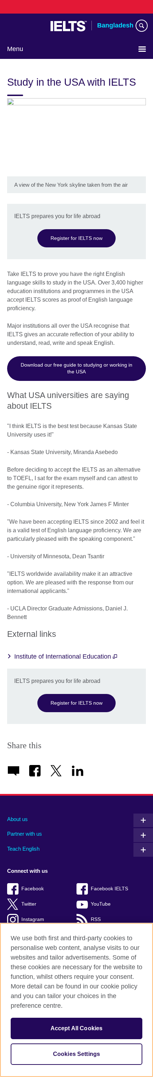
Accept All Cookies (77, 1028)
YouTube (101, 904)
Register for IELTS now (76, 238)
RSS (96, 919)
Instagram (32, 919)
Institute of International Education (63, 656)
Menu (15, 48)
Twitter (28, 904)
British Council (25, 26)
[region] (76, 1000)
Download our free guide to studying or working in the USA (76, 368)
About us (17, 819)
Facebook (32, 888)
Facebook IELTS (109, 888)
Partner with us (24, 834)
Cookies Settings (76, 1054)
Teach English (23, 849)
